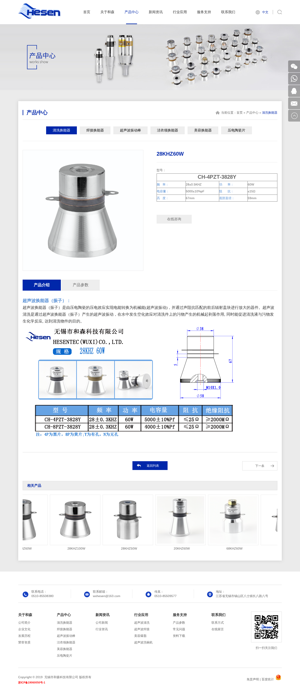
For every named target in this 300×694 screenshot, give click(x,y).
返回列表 (153, 465)
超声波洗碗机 (143, 642)
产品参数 (81, 285)
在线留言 (217, 629)
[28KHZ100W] (65, 520)
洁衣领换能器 (167, 130)
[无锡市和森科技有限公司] (39, 17)
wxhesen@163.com (106, 596)
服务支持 (204, 12)
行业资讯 (102, 629)
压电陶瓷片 (236, 130)
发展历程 (24, 636)
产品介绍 (42, 285)
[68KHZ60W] (224, 520)
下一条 (259, 466)
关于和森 (107, 12)
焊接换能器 (95, 130)
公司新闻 (102, 622)
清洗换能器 (61, 130)
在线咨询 (174, 219)
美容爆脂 (140, 636)
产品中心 (132, 12)
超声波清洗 (142, 622)
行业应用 (180, 12)
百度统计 (268, 679)
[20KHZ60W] (171, 520)
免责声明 (253, 679)
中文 (265, 12)
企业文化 (24, 629)
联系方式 (217, 622)
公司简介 (24, 622)
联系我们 (228, 12)
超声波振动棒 (130, 130)
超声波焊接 (142, 629)
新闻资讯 (156, 12)
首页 (86, 12)
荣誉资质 (24, 642)
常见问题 (179, 629)
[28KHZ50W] (118, 520)
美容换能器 (203, 130)
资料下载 (179, 636)
